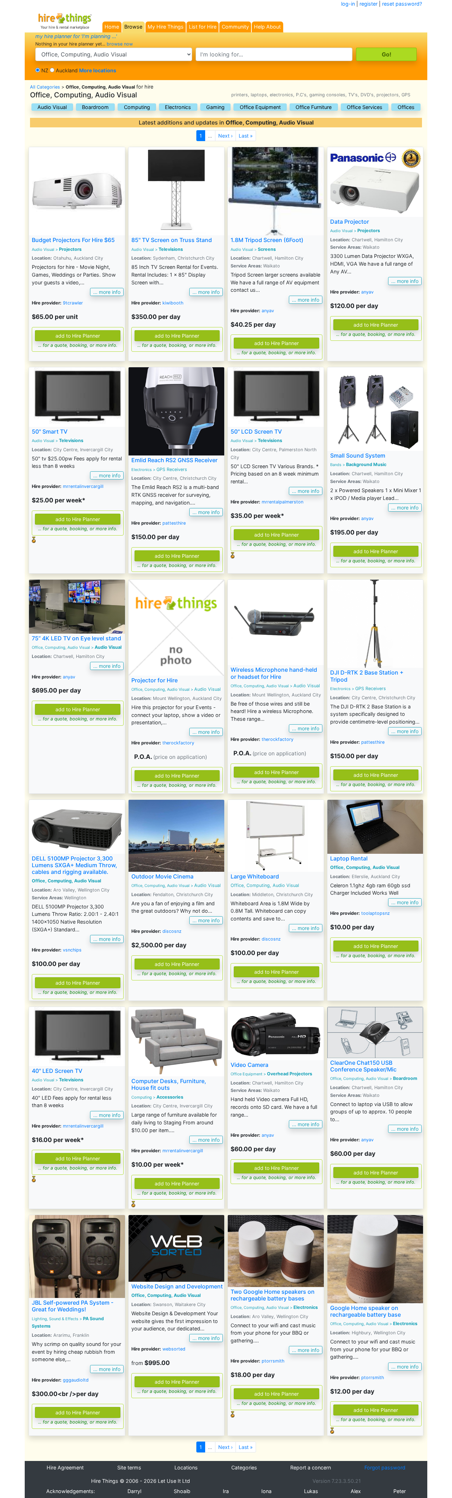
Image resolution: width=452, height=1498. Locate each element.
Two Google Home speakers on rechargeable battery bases (273, 1295)
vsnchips (72, 950)
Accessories (169, 1097)
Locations (186, 1467)
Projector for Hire (154, 680)
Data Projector (349, 221)
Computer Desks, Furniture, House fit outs (168, 1084)
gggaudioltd (76, 1380)
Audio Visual (52, 107)
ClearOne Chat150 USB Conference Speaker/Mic (363, 1066)
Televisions (171, 249)
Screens (267, 249)
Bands (335, 464)
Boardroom (95, 107)
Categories (244, 1467)
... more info (106, 292)
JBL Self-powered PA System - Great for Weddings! (72, 1306)
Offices (406, 107)
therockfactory (178, 742)
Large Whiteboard (255, 876)
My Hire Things (166, 27)
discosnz (172, 931)
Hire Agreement (65, 1467)
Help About (267, 27)
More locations (97, 70)
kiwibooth (172, 303)
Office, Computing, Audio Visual (160, 689)
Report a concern (310, 1467)
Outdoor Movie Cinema (162, 876)
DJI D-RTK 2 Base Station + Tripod (367, 676)
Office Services (364, 107)
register (368, 4)
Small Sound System (357, 455)
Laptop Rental (349, 858)
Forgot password (384, 1467)
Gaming (215, 107)
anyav (268, 310)
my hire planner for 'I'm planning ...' (76, 36)
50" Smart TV (49, 431)
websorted (173, 1349)
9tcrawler (73, 303)
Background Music (366, 464)
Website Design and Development (177, 1286)
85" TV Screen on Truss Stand (171, 239)
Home (112, 27)
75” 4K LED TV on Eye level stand (76, 638)
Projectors (70, 249)
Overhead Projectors (289, 1073)
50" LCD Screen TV (256, 431)
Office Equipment (260, 107)
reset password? (402, 4)
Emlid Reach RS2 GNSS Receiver (174, 460)
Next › (225, 136)
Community (235, 27)
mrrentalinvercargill (83, 486)
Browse (133, 27)
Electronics (178, 107)
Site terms (129, 1467)
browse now (120, 44)
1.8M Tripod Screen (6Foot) (267, 239)
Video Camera (249, 1064)
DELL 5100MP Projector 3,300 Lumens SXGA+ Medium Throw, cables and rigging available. (74, 865)
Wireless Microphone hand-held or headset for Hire (274, 673)
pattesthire (174, 523)
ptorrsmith (273, 1361)
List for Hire (202, 27)
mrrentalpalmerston (282, 502)
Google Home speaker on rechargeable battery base (365, 1311)
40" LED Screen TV (57, 1070)
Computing (137, 107)
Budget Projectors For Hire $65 (73, 239)
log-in (348, 4)
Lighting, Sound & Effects (55, 1318)
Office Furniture (314, 107)
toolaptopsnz (375, 913)
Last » (246, 136)
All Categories (45, 87)
